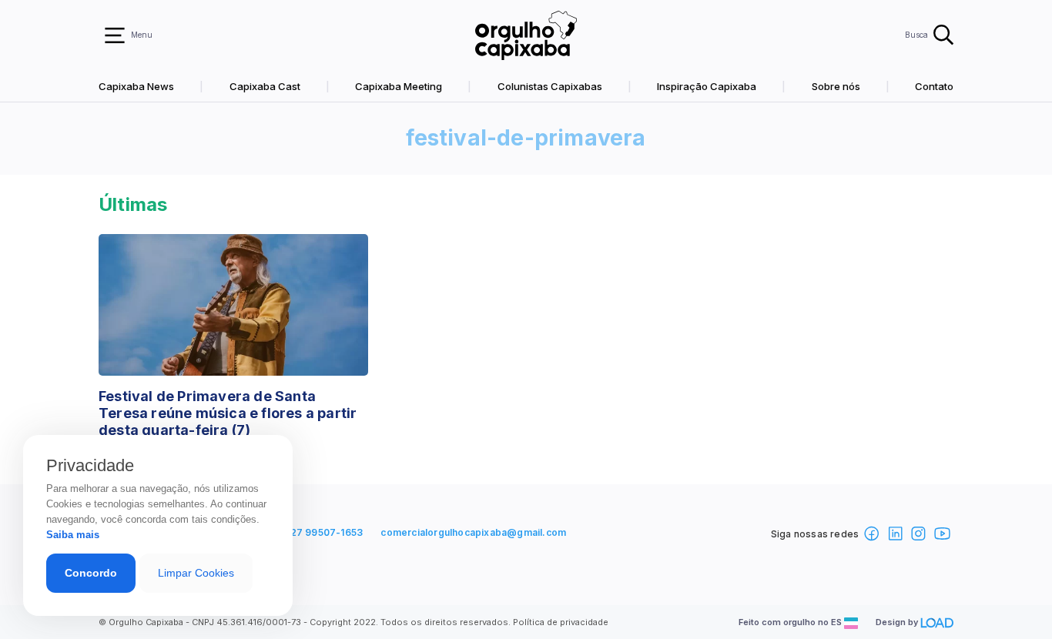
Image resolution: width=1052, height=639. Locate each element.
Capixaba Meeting (398, 86)
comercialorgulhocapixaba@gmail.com (473, 532)
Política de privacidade (560, 622)
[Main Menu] (115, 35)
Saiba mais (72, 534)
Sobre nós (836, 86)
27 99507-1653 (327, 532)
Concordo (91, 573)
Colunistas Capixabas (550, 86)
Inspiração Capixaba (706, 86)
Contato (934, 86)
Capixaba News (136, 86)
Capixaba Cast (264, 86)
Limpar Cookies (196, 573)
